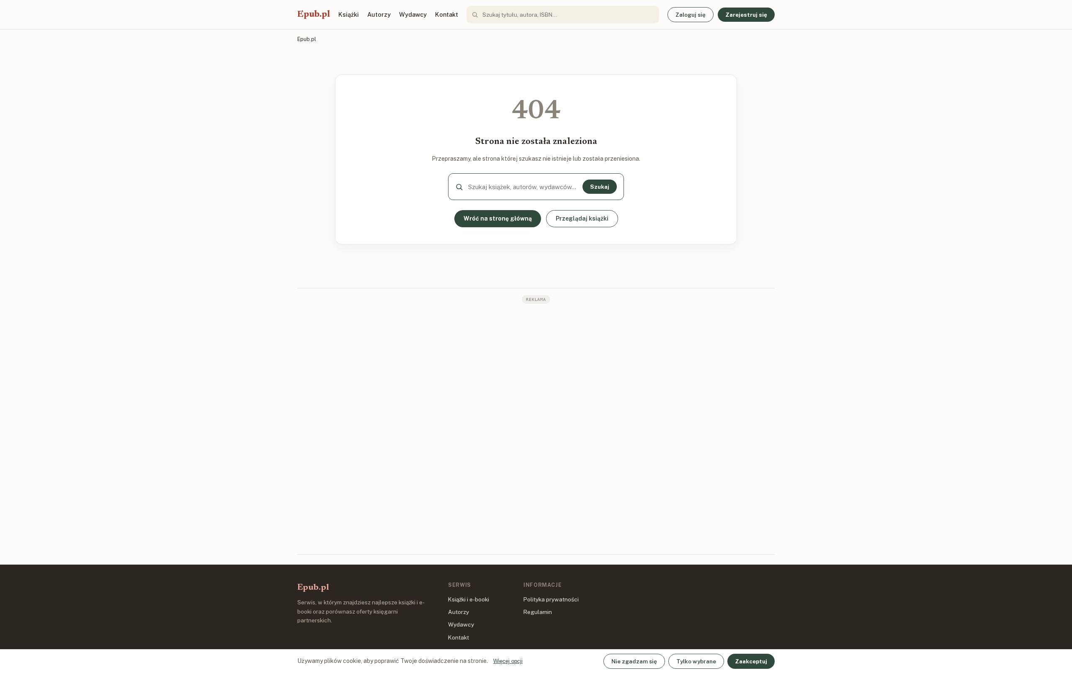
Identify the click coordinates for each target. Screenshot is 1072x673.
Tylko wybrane (696, 661)
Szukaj (599, 186)
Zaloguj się (690, 14)
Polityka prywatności (551, 599)
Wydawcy (413, 14)
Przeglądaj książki (582, 218)
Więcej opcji (508, 661)
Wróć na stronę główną (498, 218)
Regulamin (537, 612)
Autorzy (379, 14)
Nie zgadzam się (634, 661)
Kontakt (446, 14)
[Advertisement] (536, 428)
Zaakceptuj (751, 661)
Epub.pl (313, 14)
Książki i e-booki (468, 599)
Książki (348, 14)
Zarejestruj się (746, 14)
